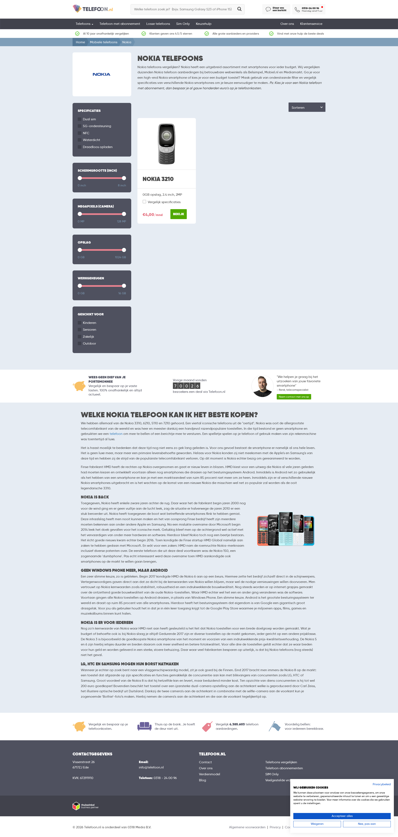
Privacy (275, 827)
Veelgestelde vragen (280, 780)
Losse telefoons (158, 24)
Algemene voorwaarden (247, 827)
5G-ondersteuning (97, 126)
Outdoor (89, 343)
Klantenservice (311, 24)
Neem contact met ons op (294, 396)
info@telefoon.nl (151, 767)
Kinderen (89, 323)
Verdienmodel (209, 774)
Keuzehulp (203, 24)
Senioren (89, 330)
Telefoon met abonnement (120, 24)
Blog (202, 780)
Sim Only (183, 24)
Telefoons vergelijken (281, 762)
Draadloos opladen (98, 147)
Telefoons (83, 24)
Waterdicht (91, 140)
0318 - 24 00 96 (165, 778)
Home (80, 42)
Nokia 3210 (158, 179)
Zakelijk (88, 337)
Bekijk (178, 214)
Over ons (287, 24)
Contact (205, 762)
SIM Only (272, 774)
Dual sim (89, 119)
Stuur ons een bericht (279, 9)
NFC (86, 133)
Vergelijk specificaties (164, 202)
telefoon (116, 434)
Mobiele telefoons (103, 42)
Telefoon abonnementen (284, 768)
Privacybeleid (382, 784)
